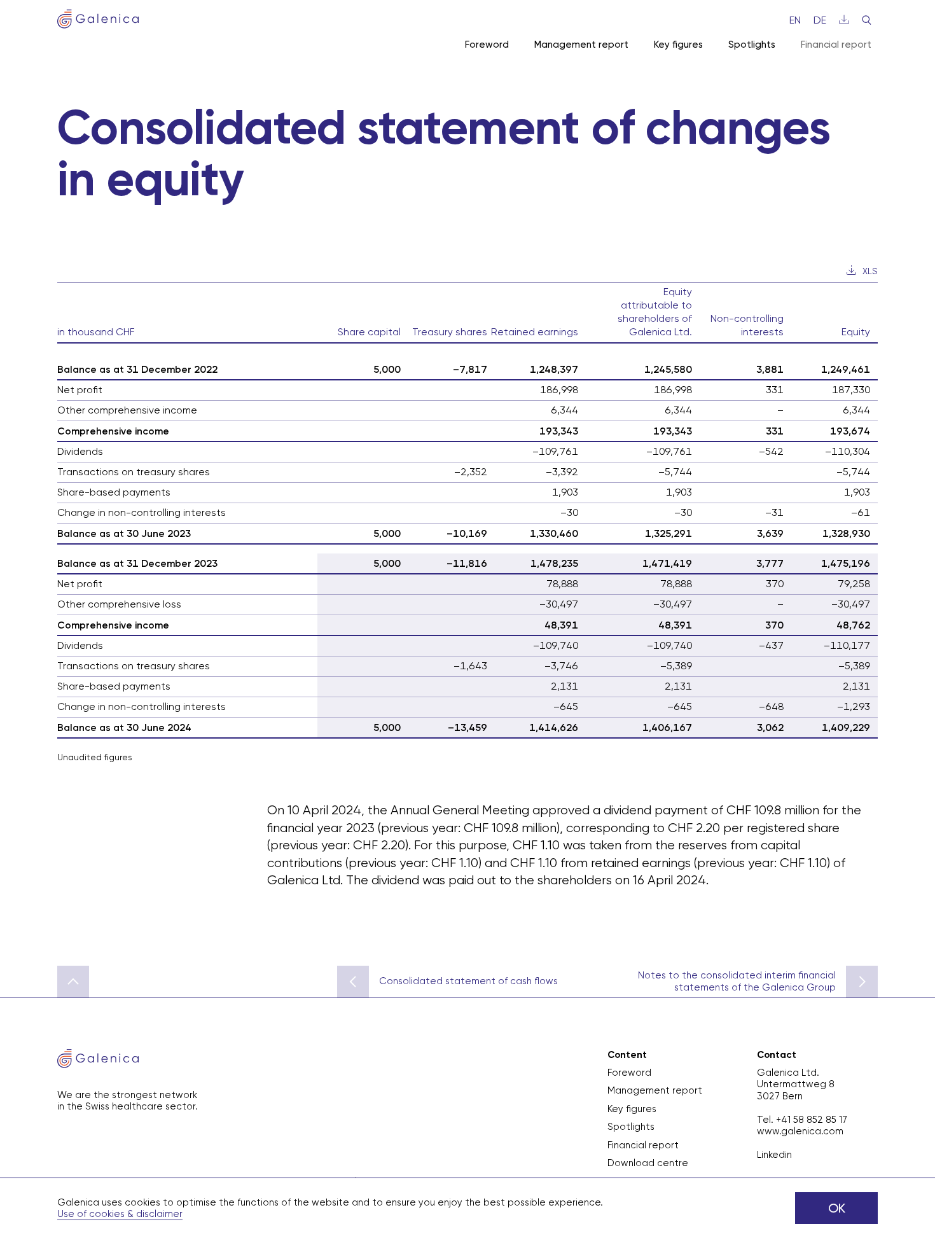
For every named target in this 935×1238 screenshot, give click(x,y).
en (795, 20)
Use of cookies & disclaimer (120, 1214)
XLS (870, 271)
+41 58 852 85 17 (811, 1119)
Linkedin (774, 1154)
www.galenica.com (800, 1131)
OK (836, 1208)
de (820, 20)
